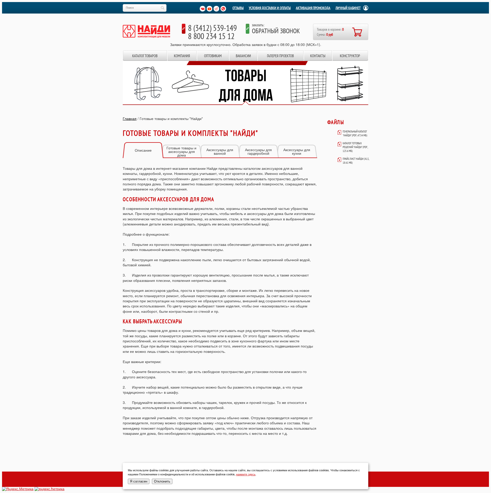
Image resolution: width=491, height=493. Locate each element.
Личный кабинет (348, 8)
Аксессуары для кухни (296, 151)
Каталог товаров (145, 55)
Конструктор (350, 55)
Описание (143, 150)
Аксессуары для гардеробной (258, 151)
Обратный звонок (276, 31)
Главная (130, 118)
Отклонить (162, 481)
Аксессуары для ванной (219, 151)
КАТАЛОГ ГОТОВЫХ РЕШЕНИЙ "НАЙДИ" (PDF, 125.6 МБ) (355, 147)
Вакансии (243, 55)
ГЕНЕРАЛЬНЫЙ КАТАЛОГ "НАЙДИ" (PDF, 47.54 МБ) (355, 133)
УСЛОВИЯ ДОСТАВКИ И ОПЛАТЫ (270, 8)
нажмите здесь (245, 474)
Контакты (317, 55)
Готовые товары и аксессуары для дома (181, 151)
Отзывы (238, 8)
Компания (182, 55)
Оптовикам (213, 55)
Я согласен (138, 481)
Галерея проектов (280, 55)
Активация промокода (313, 8)
